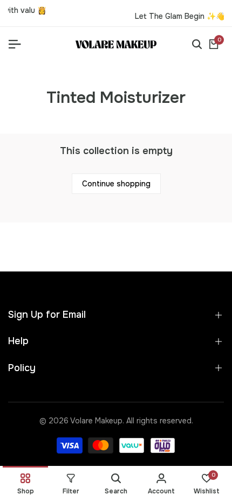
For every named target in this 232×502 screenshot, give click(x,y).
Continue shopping (116, 184)
